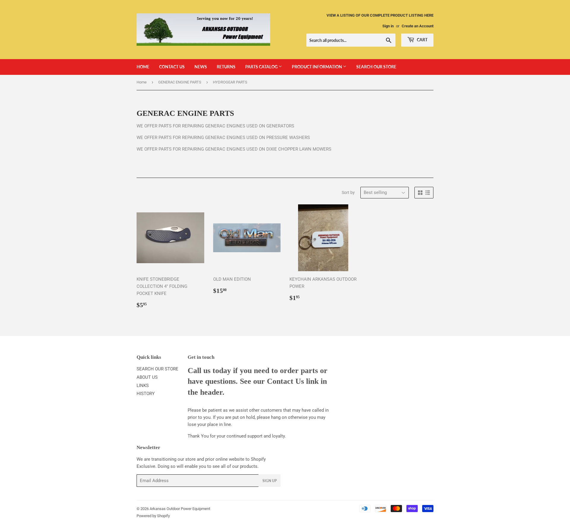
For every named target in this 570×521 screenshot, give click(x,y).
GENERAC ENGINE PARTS (179, 82)
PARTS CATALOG (261, 66)
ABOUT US (147, 377)
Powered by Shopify (153, 516)
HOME (143, 66)
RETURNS (226, 66)
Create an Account (417, 26)
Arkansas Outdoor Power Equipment (180, 508)
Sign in (388, 26)
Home (142, 82)
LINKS (143, 385)
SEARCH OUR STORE (376, 66)
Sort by (348, 192)
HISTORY (146, 393)
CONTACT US (172, 66)
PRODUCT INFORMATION (317, 66)
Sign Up (269, 481)
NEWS (200, 66)
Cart (422, 39)
